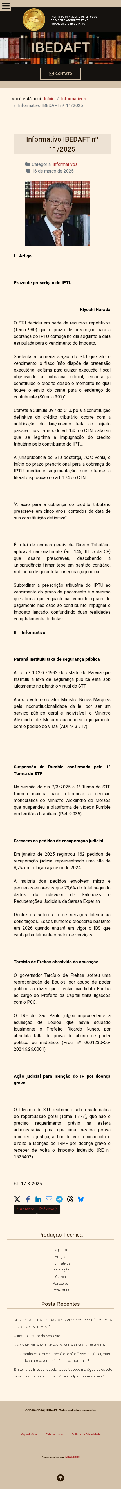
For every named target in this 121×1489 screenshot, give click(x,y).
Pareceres (61, 1283)
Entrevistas (60, 1290)
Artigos (60, 1256)
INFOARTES (72, 1457)
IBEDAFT (60, 48)
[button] (17, 1199)
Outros (60, 1277)
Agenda (60, 1250)
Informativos (65, 164)
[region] (60, 44)
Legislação (60, 1270)
